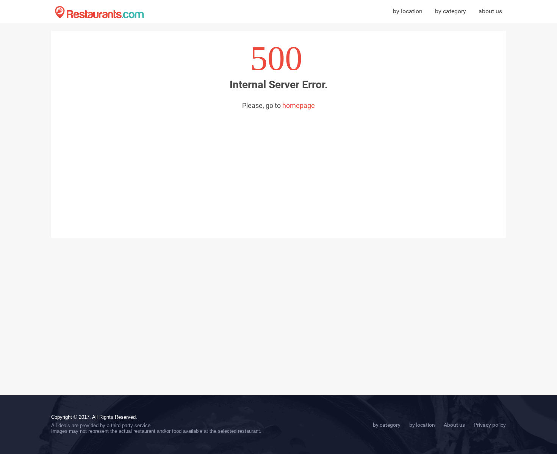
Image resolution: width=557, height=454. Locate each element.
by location (407, 11)
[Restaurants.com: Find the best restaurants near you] (99, 12)
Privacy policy (490, 425)
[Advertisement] (278, 166)
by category (450, 11)
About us (454, 425)
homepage (298, 105)
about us (490, 11)
